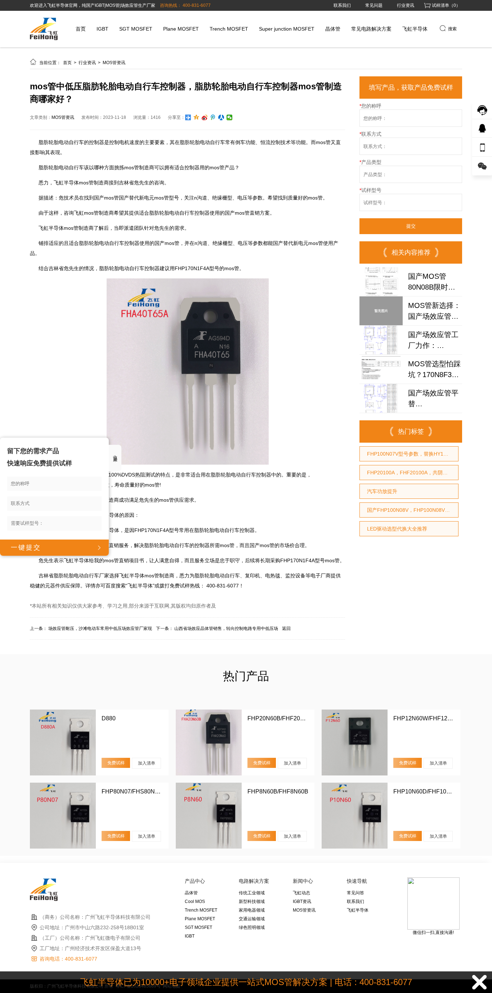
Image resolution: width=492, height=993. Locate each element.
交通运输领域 (252, 918)
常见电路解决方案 (371, 29)
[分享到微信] (230, 117)
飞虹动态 (301, 892)
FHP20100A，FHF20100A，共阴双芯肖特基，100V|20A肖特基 (412, 472)
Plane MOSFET (181, 29)
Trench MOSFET (229, 29)
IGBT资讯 (302, 901)
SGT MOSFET (135, 29)
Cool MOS (195, 901)
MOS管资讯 (114, 62)
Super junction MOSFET (286, 29)
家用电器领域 (252, 910)
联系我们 (342, 5)
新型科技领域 (252, 901)
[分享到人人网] (221, 117)
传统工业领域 (252, 892)
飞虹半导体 (415, 29)
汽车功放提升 (382, 491)
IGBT (102, 29)
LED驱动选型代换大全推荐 (397, 529)
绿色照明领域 (252, 927)
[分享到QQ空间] (196, 117)
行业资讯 (405, 5)
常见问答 (355, 892)
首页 (81, 29)
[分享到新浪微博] (205, 117)
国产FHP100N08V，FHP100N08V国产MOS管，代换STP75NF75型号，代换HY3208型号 (412, 510)
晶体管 (332, 29)
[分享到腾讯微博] (213, 117)
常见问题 (374, 5)
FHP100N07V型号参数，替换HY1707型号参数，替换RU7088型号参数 (412, 454)
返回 (286, 628)
